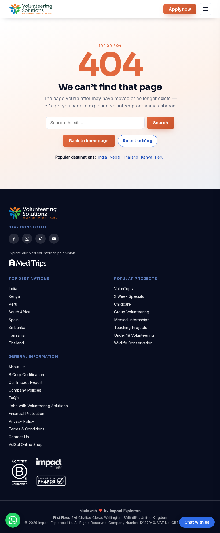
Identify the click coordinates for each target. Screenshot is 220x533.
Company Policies (25, 390)
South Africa (19, 312)
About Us (17, 367)
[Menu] (205, 9)
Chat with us (197, 522)
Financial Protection (26, 413)
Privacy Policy (21, 421)
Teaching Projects (130, 327)
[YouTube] (54, 239)
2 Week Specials (129, 296)
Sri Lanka (17, 327)
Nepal (114, 157)
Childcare (122, 304)
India (102, 157)
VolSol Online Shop (26, 444)
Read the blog (137, 140)
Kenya (146, 157)
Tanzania (17, 335)
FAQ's (14, 398)
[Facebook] (14, 239)
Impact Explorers (125, 510)
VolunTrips (123, 288)
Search (160, 122)
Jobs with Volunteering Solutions (38, 405)
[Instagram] (27, 239)
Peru (159, 157)
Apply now (180, 9)
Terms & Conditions (27, 429)
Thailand (130, 157)
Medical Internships (131, 319)
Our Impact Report (25, 382)
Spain (14, 319)
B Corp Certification (26, 374)
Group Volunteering (131, 312)
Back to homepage (89, 140)
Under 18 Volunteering (134, 335)
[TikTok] (40, 239)
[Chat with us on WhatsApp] (12, 520)
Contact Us (19, 436)
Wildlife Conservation (133, 343)
